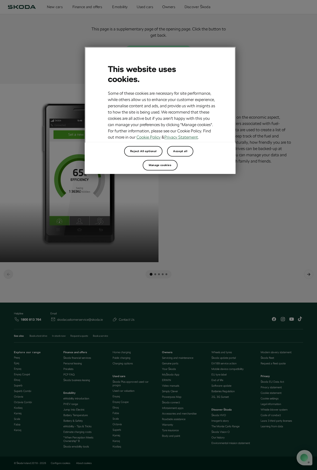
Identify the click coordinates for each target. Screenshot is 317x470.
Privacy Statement (181, 137)
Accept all (180, 151)
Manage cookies (160, 165)
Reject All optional (143, 151)
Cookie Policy (148, 137)
